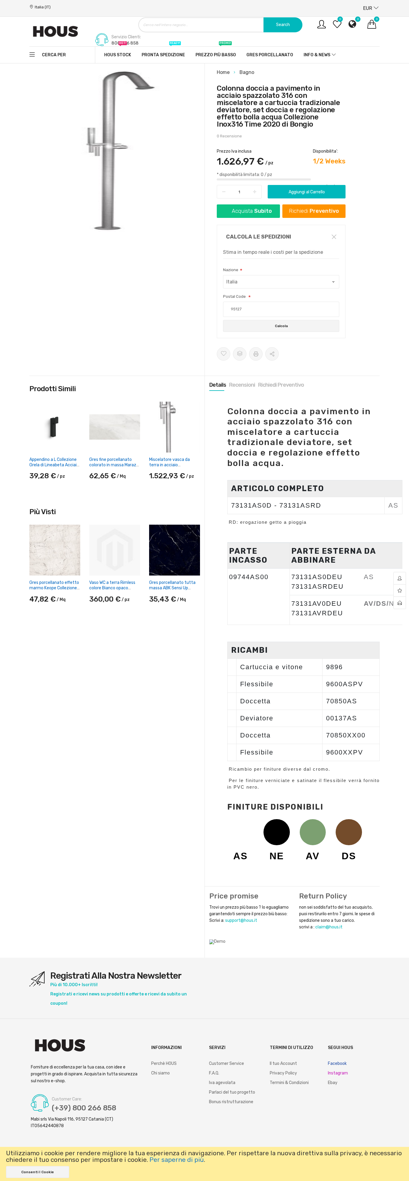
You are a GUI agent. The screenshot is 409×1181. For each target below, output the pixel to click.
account (400, 578)
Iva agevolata (222, 1082)
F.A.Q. (214, 1073)
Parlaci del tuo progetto (232, 1092)
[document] (204, 1164)
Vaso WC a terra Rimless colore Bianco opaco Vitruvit (112, 588)
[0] (337, 26)
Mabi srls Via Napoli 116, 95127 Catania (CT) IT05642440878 (72, 1122)
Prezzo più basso (216, 52)
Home (224, 72)
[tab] (217, 385)
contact (400, 603)
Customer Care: (67, 1099)
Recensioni (242, 385)
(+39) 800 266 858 (84, 1108)
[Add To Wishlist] (223, 354)
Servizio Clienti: (126, 37)
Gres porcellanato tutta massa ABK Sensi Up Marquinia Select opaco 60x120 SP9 (172, 591)
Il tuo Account (283, 1063)
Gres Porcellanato (269, 54)
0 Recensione (229, 136)
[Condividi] (272, 354)
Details (217, 385)
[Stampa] (256, 354)
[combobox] (220, 24)
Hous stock (117, 52)
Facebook (337, 1063)
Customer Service (226, 1063)
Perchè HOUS (164, 1063)
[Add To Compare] (239, 354)
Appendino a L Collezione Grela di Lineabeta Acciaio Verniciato (54, 465)
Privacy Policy (283, 1073)
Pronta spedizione (163, 52)
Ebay (332, 1082)
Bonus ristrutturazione (231, 1101)
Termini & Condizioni (289, 1082)
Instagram (338, 1073)
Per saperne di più (176, 1159)
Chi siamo (160, 1073)
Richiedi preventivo (281, 385)
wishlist (400, 591)
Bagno (247, 72)
